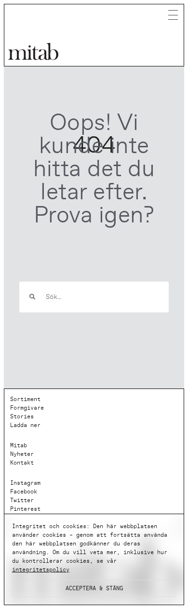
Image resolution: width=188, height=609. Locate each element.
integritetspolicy (40, 569)
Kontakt (22, 462)
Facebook (23, 491)
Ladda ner (25, 425)
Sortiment (25, 399)
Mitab (18, 445)
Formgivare (27, 407)
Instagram (25, 482)
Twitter (22, 500)
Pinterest (25, 508)
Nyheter (22, 454)
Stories (22, 416)
